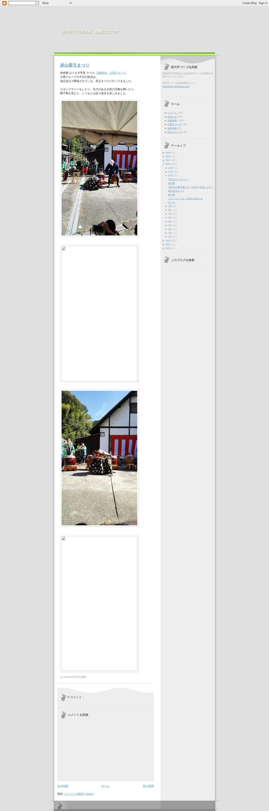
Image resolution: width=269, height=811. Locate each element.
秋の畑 (171, 194)
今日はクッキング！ (178, 179)
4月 (170, 225)
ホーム (105, 785)
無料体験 (172, 128)
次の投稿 (62, 785)
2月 (170, 233)
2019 (168, 152)
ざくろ (171, 202)
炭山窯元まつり (75, 65)
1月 (170, 236)
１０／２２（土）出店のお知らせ (185, 198)
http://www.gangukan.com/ (175, 86)
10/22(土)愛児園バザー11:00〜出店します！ (191, 187)
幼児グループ (174, 132)
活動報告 (102, 72)
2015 (168, 240)
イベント (172, 112)
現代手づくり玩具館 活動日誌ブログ (90, 31)
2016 (168, 164)
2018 (168, 156)
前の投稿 (148, 785)
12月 (171, 168)
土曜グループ (118, 72)
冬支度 (171, 183)
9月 (170, 206)
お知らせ (172, 116)
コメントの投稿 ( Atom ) (79, 793)
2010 (168, 248)
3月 (170, 229)
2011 (168, 244)
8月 (170, 210)
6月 (170, 217)
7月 (170, 214)
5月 (170, 221)
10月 (171, 175)
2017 (168, 160)
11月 (171, 171)
